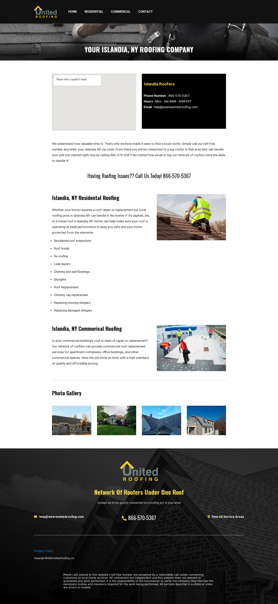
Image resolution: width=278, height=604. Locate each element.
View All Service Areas (227, 517)
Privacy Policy (43, 551)
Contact (145, 11)
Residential (94, 11)
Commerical (121, 11)
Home (72, 11)
